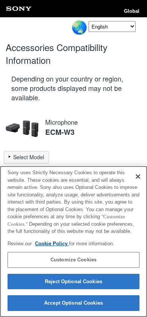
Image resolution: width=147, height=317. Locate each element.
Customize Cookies (73, 260)
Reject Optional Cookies (73, 281)
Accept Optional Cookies (73, 303)
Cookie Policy (52, 243)
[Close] (138, 176)
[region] (73, 241)
